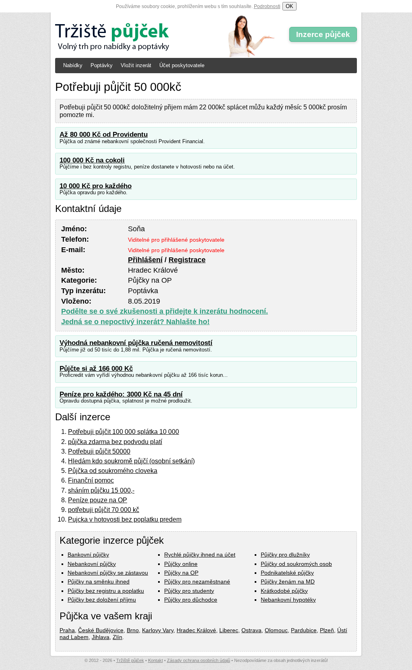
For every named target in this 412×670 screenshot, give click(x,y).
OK (289, 6)
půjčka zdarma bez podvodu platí (115, 441)
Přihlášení (145, 260)
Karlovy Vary (157, 630)
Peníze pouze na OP (97, 500)
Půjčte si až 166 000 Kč (96, 368)
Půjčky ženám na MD (288, 581)
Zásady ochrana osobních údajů (198, 660)
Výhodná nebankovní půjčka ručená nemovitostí (136, 343)
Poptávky (102, 65)
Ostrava (251, 630)
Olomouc (276, 630)
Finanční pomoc (91, 480)
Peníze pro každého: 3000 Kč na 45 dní (121, 394)
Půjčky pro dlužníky (285, 554)
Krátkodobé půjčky (284, 591)
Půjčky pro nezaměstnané (197, 581)
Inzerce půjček (323, 34)
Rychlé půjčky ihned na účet (199, 554)
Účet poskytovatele (181, 65)
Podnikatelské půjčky (287, 572)
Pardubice (304, 630)
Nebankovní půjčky (92, 564)
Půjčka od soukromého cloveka (112, 470)
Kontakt (155, 660)
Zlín (117, 637)
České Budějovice (101, 630)
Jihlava (100, 637)
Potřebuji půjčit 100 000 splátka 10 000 (123, 431)
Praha (67, 630)
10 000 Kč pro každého (96, 186)
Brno (133, 630)
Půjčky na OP (181, 572)
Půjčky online (181, 564)
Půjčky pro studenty (189, 591)
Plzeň (327, 630)
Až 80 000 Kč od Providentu (104, 134)
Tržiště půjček (130, 660)
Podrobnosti (267, 6)
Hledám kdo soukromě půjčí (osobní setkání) (131, 461)
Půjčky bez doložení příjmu (102, 599)
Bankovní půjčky (88, 554)
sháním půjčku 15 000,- (101, 490)
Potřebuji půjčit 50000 (99, 451)
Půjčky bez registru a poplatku (106, 591)
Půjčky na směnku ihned (99, 581)
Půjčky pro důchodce (190, 599)
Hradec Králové (196, 630)
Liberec (228, 630)
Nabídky (72, 65)
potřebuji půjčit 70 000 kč (103, 509)
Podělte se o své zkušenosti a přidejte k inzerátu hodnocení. (164, 311)
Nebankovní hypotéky (288, 599)
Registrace (187, 260)
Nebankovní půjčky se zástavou (108, 572)
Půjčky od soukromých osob (296, 564)
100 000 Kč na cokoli (92, 160)
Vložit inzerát (136, 65)
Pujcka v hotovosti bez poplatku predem (124, 519)
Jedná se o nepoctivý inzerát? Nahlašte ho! (135, 322)
